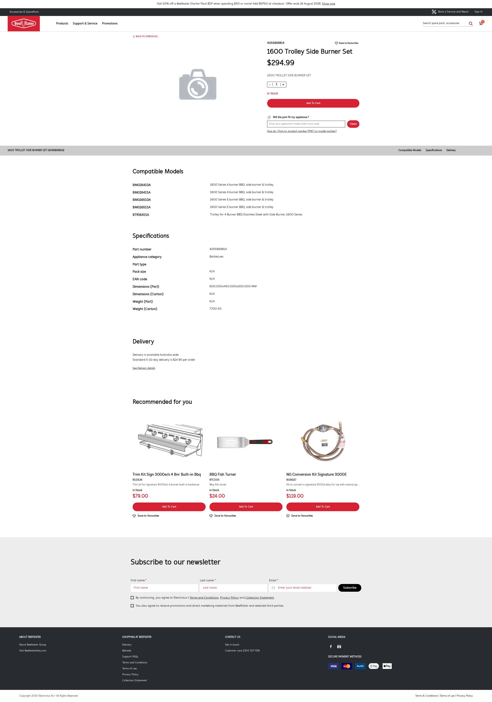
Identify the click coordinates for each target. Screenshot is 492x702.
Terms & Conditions (426, 696)
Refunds (126, 650)
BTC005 (214, 480)
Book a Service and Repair (453, 11)
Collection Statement (259, 597)
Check (353, 124)
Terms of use (129, 668)
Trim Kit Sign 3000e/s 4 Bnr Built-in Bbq (167, 475)
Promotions (109, 23)
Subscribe (349, 587)
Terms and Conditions (204, 597)
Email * (273, 580)
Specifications (434, 150)
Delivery (451, 150)
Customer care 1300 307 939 (242, 650)
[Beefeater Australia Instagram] (342, 648)
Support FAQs (130, 656)
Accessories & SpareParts (24, 12)
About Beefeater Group (32, 644)
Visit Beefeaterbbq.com (33, 650)
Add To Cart (313, 103)
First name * (139, 580)
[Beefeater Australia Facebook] (332, 648)
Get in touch (232, 644)
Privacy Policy (229, 597)
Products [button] (62, 23)
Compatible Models (409, 150)
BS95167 (291, 480)
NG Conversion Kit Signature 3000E (316, 475)
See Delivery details (144, 368)
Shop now (328, 3)
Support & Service (85, 23)
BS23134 (137, 480)
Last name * (208, 580)
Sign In (478, 11)
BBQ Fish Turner (222, 475)
